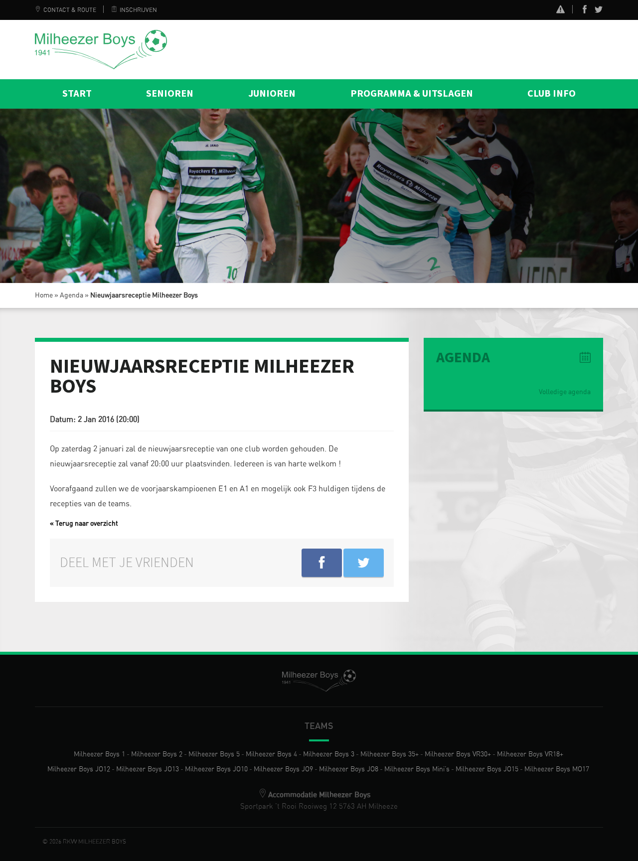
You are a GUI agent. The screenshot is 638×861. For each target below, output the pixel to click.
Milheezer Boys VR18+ (530, 754)
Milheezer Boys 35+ (389, 754)
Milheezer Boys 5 (214, 754)
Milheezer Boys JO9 (283, 769)
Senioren (169, 94)
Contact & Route (69, 10)
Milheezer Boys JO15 (487, 769)
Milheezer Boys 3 (328, 754)
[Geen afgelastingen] (560, 10)
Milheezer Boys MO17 (556, 769)
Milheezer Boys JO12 (78, 769)
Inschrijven (138, 10)
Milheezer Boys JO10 (216, 769)
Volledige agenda (565, 392)
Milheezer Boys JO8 (348, 769)
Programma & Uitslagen (411, 94)
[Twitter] (598, 11)
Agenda (71, 295)
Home (44, 295)
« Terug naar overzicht (84, 523)
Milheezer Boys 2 (156, 754)
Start (77, 94)
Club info (551, 94)
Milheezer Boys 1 (99, 754)
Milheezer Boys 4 (271, 754)
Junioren (272, 94)
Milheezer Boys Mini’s (417, 769)
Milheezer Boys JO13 (147, 769)
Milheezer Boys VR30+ (458, 754)
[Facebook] (584, 11)
